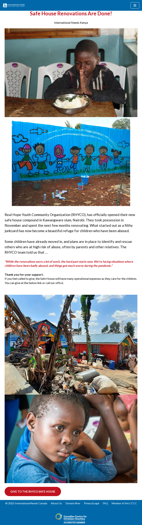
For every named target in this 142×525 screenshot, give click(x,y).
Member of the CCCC (124, 503)
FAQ (105, 503)
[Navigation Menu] (135, 5)
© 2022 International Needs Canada (26, 503)
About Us (56, 503)
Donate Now (73, 503)
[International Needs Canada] (14, 5)
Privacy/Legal (91, 503)
